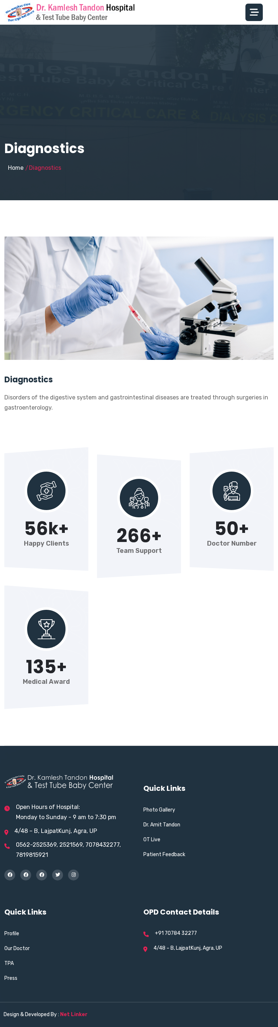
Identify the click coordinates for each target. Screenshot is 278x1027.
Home (16, 167)
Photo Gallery (159, 810)
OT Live (151, 840)
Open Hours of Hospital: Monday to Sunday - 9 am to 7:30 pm (66, 812)
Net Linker (74, 1014)
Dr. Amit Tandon (161, 825)
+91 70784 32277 (176, 933)
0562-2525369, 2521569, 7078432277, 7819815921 (68, 849)
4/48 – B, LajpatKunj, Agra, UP (55, 830)
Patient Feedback (164, 854)
